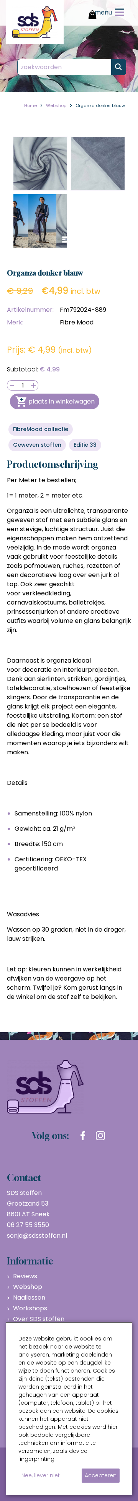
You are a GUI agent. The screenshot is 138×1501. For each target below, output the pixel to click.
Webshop (27, 1286)
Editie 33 (85, 445)
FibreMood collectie (40, 429)
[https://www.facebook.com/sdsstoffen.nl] (83, 1136)
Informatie (30, 1261)
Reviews (25, 1276)
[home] (35, 22)
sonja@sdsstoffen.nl (37, 1235)
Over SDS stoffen (38, 1319)
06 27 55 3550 (28, 1225)
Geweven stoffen (37, 445)
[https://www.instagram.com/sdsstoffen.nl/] (100, 1136)
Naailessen (29, 1297)
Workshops (30, 1308)
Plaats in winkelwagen (61, 401)
